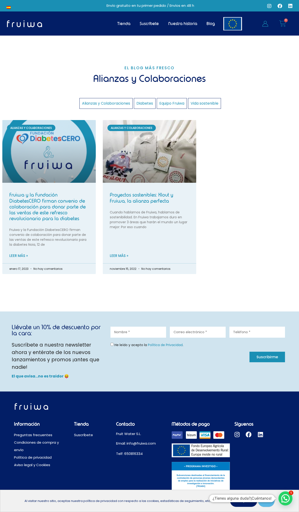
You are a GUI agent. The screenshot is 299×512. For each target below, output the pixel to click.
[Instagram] (269, 6)
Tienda (123, 23)
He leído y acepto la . (148, 345)
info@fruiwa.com (142, 443)
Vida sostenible (204, 103)
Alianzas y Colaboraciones (106, 103)
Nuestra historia (182, 23)
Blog (210, 23)
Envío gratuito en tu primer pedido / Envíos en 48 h (150, 5)
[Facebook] (280, 6)
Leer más (218, 501)
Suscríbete (149, 23)
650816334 (133, 453)
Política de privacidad (33, 457)
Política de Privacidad (165, 345)
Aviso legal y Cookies (32, 464)
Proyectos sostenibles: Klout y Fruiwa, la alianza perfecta (141, 198)
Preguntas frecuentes (33, 434)
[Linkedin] (290, 6)
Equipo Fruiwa (171, 103)
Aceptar (243, 500)
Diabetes (144, 103)
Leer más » (18, 255)
